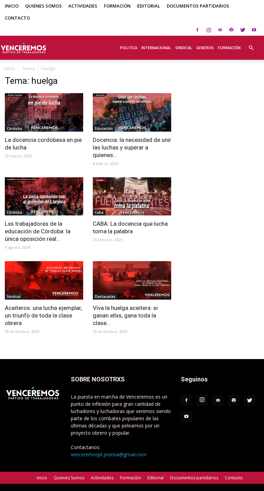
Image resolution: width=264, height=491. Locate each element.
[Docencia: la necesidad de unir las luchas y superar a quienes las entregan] (132, 112)
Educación (104, 128)
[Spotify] (231, 30)
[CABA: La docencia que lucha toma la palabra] (132, 196)
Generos (205, 47)
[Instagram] (209, 30)
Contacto (17, 18)
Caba (99, 212)
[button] (251, 44)
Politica (128, 47)
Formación (117, 6)
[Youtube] (254, 30)
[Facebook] (197, 30)
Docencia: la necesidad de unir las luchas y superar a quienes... (132, 147)
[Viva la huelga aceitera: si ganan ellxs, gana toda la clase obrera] (132, 280)
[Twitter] (243, 30)
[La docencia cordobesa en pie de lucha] (44, 112)
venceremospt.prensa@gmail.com (108, 454)
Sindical (183, 47)
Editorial (148, 6)
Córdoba (14, 128)
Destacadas (105, 296)
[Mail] (220, 30)
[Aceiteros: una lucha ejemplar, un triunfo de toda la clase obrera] (44, 280)
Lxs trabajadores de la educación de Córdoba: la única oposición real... (37, 231)
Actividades (82, 6)
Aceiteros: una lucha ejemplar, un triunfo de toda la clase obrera (43, 315)
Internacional (156, 47)
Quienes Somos (43, 6)
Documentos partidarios (198, 6)
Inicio (12, 6)
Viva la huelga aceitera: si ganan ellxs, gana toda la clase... (125, 315)
